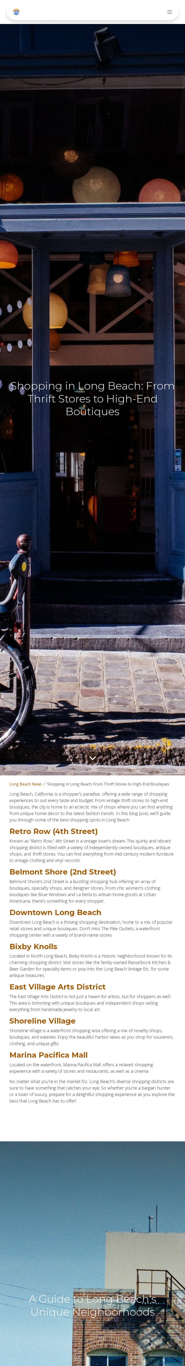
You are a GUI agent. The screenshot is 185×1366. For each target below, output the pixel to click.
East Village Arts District (57, 986)
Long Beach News (25, 784)
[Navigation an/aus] (169, 12)
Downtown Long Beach (55, 912)
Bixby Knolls (33, 946)
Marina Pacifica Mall (48, 1055)
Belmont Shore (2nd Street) (62, 871)
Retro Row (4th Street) (53, 831)
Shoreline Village (42, 1020)
